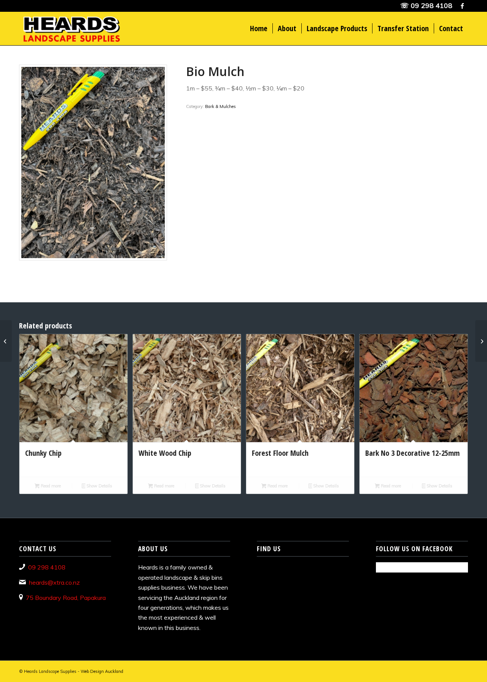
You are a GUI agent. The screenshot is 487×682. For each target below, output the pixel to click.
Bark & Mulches (220, 106)
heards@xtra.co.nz (54, 582)
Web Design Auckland (102, 671)
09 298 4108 (431, 5)
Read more (50, 486)
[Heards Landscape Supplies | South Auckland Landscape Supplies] (71, 28)
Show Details (98, 486)
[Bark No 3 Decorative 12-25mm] (481, 341)
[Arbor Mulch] (6, 341)
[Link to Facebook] (462, 5)
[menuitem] (258, 28)
